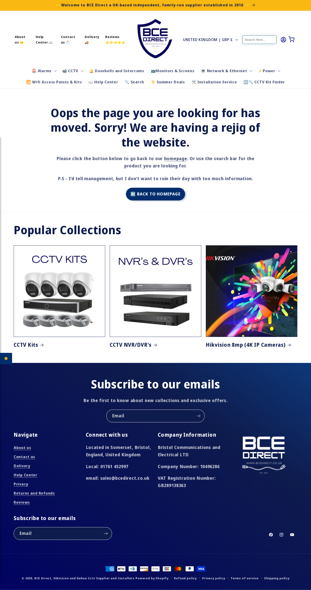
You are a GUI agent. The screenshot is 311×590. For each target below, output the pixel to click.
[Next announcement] (296, 5)
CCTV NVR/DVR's (131, 345)
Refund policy (185, 578)
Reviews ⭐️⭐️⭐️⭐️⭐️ (115, 39)
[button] (43, 70)
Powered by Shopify (151, 578)
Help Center (25, 474)
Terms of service (245, 578)
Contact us (24, 456)
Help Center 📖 (44, 39)
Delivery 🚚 (92, 39)
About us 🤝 (20, 39)
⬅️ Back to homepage (155, 194)
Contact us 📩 (68, 39)
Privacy (21, 484)
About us (22, 447)
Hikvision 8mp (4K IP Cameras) (246, 345)
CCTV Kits (26, 345)
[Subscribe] (198, 416)
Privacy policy (213, 578)
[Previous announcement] (15, 5)
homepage (175, 158)
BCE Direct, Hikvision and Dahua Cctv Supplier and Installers (84, 578)
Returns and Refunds (34, 493)
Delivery (22, 465)
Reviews (22, 502)
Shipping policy (276, 578)
